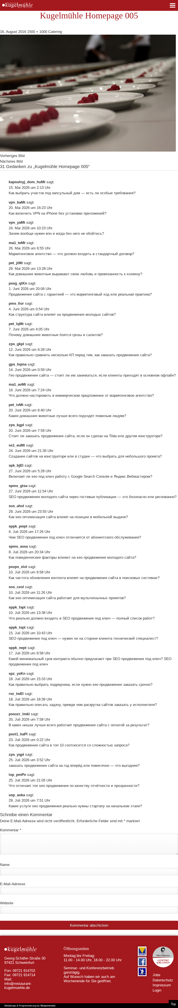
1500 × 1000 (37, 32)
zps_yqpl (16, 754)
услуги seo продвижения (41, 806)
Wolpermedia (47, 1005)
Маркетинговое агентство (30, 254)
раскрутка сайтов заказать (106, 705)
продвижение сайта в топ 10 (39, 745)
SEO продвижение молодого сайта (38, 497)
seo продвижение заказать (115, 685)
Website (6, 903)
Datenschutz (163, 980)
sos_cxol (16, 587)
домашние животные (33, 274)
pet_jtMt (16, 263)
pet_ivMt (16, 405)
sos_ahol (16, 506)
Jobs (156, 975)
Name (5, 865)
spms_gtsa (18, 486)
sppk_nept (17, 648)
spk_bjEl (16, 465)
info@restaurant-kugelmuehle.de (18, 986)
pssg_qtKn (18, 283)
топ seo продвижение (50, 786)
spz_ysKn (17, 673)
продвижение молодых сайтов (88, 314)
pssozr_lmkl (19, 714)
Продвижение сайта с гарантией (36, 294)
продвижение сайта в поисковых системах (121, 578)
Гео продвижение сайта (29, 375)
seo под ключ (42, 476)
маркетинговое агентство (131, 395)
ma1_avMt (17, 384)
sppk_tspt (17, 627)
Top (173, 1004)
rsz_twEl (16, 694)
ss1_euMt (17, 445)
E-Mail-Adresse (12, 884)
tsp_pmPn (17, 775)
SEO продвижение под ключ (41, 537)
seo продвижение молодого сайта (105, 557)
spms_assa (18, 546)
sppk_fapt (17, 607)
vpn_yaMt (17, 222)
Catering (55, 32)
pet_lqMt (16, 324)
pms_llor (16, 303)
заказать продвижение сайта (125, 355)
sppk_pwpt (18, 526)
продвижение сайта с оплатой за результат (110, 725)
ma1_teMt (17, 243)
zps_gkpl (16, 344)
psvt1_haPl (18, 734)
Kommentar (10, 830)
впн (49, 233)
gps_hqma (17, 364)
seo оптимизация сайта (35, 517)
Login (157, 990)
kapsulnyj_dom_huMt (27, 182)
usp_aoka (17, 795)
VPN (36, 213)
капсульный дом (66, 193)
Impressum (162, 985)
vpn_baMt (17, 202)
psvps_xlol (18, 567)
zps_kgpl (16, 425)
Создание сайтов (23, 456)
